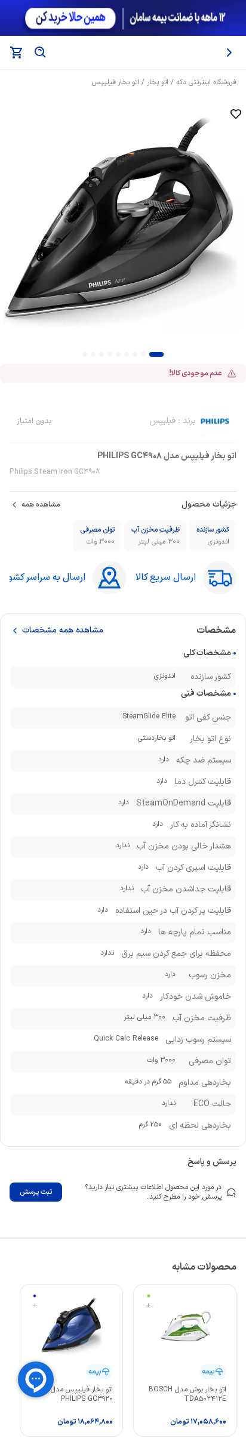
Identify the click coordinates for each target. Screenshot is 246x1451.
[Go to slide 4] (126, 354)
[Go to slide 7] (101, 354)
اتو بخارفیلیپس (115, 82)
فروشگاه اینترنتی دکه (206, 82)
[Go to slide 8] (93, 354)
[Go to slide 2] (143, 354)
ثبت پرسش (36, 1192)
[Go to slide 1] (156, 354)
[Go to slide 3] (135, 354)
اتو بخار (157, 82)
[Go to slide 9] (84, 354)
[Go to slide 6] (109, 354)
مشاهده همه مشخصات (62, 631)
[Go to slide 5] (118, 354)
